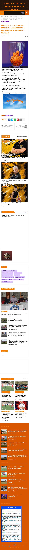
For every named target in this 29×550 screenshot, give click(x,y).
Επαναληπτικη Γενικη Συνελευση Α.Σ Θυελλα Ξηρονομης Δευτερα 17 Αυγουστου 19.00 (20, 396)
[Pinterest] (18, 120)
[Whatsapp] (15, 120)
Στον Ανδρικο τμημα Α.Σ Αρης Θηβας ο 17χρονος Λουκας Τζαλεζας (13, 203)
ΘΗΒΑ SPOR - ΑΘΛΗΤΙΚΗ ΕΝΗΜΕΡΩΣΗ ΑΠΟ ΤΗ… (11, 510)
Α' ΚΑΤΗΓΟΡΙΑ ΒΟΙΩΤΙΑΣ (8, 273)
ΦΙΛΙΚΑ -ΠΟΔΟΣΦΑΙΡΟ (7, 281)
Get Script (7, 541)
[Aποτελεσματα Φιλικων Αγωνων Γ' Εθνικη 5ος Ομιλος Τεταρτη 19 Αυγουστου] (4, 444)
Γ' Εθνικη (17, 275)
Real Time (11, 541)
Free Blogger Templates (18, 546)
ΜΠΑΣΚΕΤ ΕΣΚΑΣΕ (13, 16)
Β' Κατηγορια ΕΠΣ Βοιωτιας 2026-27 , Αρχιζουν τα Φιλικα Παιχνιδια (6, 396)
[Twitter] (12, 120)
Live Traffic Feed (11, 507)
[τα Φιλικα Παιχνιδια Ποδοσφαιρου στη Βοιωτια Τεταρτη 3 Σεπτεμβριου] (4, 320)
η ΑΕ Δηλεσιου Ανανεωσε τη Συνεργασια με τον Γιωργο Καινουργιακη (21, 414)
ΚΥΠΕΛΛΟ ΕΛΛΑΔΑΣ (20, 277)
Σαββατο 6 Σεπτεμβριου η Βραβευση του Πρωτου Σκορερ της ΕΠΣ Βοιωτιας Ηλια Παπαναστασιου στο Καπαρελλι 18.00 (17, 334)
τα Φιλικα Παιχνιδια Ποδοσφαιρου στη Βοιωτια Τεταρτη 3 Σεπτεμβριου (16, 319)
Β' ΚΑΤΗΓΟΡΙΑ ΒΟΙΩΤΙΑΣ (8, 275)
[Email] (20, 120)
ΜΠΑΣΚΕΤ (5, 279)
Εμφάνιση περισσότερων (22, 136)
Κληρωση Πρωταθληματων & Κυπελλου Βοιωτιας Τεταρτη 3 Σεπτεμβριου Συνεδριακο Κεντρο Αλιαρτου (14, 313)
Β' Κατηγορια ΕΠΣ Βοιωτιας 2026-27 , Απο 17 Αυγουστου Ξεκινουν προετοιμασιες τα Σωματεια (7, 415)
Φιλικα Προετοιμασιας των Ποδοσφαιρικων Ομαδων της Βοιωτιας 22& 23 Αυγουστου (17, 430)
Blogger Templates (12, 545)
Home (14, 544)
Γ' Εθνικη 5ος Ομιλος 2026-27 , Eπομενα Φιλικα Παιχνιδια (16, 474)
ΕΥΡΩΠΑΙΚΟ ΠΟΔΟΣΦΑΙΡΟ (8, 277)
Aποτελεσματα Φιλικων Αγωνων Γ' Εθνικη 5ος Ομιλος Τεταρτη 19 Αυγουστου (17, 443)
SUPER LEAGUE (6, 270)
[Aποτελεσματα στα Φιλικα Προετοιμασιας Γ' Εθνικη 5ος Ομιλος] (4, 438)
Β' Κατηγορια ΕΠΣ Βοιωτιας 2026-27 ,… (10, 532)
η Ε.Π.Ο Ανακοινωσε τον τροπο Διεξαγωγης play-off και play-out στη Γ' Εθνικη (17, 449)
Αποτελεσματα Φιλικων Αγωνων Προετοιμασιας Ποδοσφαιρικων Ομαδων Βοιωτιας (17, 481)
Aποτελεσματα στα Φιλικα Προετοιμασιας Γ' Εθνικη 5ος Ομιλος (17, 437)
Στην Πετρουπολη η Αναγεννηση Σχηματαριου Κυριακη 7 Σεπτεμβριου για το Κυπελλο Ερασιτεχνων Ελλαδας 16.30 (17, 341)
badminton (14, 270)
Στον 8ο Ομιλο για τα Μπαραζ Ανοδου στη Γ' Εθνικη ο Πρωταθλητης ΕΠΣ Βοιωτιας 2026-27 (17, 456)
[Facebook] (9, 120)
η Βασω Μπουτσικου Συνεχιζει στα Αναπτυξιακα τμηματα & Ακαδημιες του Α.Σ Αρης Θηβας (13, 158)
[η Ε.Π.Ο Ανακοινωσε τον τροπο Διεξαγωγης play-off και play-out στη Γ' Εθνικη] (4, 450)
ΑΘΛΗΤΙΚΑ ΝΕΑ (19, 273)
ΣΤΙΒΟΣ (21, 279)
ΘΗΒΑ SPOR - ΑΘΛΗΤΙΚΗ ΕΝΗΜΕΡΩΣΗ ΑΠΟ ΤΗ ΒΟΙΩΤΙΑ (14, 6)
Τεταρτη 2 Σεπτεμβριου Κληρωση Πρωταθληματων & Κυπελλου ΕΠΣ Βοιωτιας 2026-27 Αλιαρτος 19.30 (17, 489)
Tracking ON (15, 541)
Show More (25, 378)
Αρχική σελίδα (4, 16)
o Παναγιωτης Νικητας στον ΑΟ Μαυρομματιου (15, 495)
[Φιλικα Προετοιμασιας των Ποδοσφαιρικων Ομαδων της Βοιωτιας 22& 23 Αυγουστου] (4, 431)
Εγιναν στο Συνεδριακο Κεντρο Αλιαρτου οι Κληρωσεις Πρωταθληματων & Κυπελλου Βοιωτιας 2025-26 (17, 326)
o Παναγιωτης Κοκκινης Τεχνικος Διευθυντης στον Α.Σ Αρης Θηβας (13, 180)
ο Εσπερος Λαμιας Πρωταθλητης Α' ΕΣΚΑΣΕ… (10, 523)
